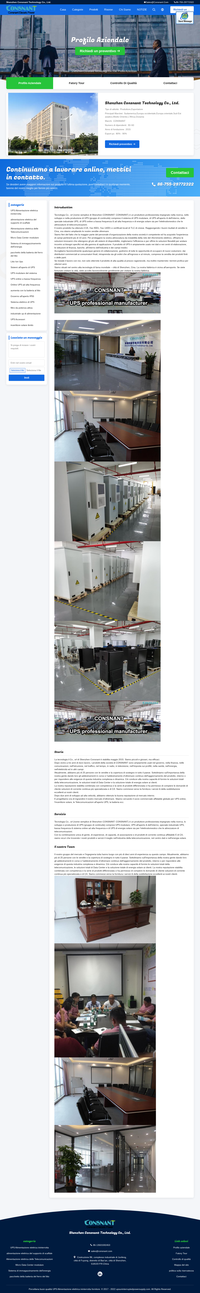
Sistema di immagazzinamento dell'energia (26, 245)
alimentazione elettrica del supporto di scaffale (23, 221)
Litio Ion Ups (17, 261)
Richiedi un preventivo (183, 9)
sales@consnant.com (157, 2)
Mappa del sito (181, 1265)
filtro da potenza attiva (21, 308)
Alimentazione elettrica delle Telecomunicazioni (24, 230)
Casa (63, 9)
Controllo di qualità (123, 83)
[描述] (162, 9)
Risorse (108, 9)
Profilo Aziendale (29, 83)
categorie (77, 9)
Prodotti (93, 9)
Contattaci (170, 83)
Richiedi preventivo (120, 144)
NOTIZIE (142, 9)
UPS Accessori (18, 319)
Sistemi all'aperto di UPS (23, 267)
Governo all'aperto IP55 (22, 296)
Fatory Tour (76, 83)
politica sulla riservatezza (181, 1270)
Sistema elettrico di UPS (22, 302)
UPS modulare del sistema (24, 273)
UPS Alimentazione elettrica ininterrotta (24, 212)
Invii (26, 377)
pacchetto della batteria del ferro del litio (27, 254)
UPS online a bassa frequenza (26, 279)
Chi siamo (125, 9)
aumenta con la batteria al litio (25, 290)
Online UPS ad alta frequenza (25, 284)
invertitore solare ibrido (22, 325)
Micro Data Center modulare (25, 237)
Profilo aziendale (181, 1247)
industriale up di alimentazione (26, 313)
